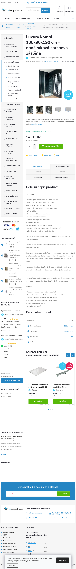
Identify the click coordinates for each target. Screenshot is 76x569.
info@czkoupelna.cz (35, 513)
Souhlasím (62, 560)
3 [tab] (52, 409)
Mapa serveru (7, 541)
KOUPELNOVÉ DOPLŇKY (10, 152)
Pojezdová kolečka (13, 99)
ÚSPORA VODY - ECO (13, 166)
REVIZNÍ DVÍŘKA (11, 191)
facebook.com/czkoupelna (60, 518)
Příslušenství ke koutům (13, 94)
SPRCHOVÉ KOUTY (12, 62)
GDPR (16, 2)
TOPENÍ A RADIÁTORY (10, 177)
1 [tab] (48, 409)
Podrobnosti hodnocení (51, 61)
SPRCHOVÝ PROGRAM (10, 118)
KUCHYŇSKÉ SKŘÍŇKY (13, 209)
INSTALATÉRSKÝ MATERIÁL (11, 185)
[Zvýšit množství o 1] (34, 145)
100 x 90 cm (68, 326)
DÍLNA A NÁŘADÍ (11, 214)
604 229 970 (33, 518)
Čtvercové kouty (13, 70)
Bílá (29, 546)
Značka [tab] (38, 177)
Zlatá (29, 554)
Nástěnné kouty (13, 86)
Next (73, 355)
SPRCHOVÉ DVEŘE (12, 57)
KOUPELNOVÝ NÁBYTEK (10, 145)
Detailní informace (36, 124)
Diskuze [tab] (62, 172)
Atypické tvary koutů (14, 90)
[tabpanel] (38, 383)
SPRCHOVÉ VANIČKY (13, 105)
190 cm (70, 342)
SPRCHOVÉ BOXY (14, 78)
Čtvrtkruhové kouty (14, 66)
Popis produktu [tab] (38, 166)
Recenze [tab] (38, 172)
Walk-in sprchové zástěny (13, 82)
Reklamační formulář (9, 546)
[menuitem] (7, 19)
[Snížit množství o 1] (34, 147)
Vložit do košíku (52, 146)
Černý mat (31, 550)
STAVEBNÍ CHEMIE (12, 196)
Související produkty (61, 177)
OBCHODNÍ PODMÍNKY (10, 549)
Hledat (45, 10)
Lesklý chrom (32, 542)
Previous (68, 355)
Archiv (3, 454)
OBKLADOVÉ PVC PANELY (12, 202)
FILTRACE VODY (11, 171)
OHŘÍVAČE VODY (11, 139)
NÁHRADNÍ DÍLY (11, 52)
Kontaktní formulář (12, 380)
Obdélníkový (68, 331)
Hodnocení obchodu (9, 544)
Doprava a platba (6, 2)
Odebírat (63, 494)
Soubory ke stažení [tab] (62, 166)
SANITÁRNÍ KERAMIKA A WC (11, 160)
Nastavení (12, 565)
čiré (72, 337)
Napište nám (7, 538)
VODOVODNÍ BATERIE (10, 125)
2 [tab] (50, 409)
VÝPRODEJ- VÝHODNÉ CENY (11, 45)
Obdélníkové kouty (14, 73)
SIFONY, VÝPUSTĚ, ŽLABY (12, 133)
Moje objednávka (8, 552)
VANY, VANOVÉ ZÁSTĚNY (11, 111)
